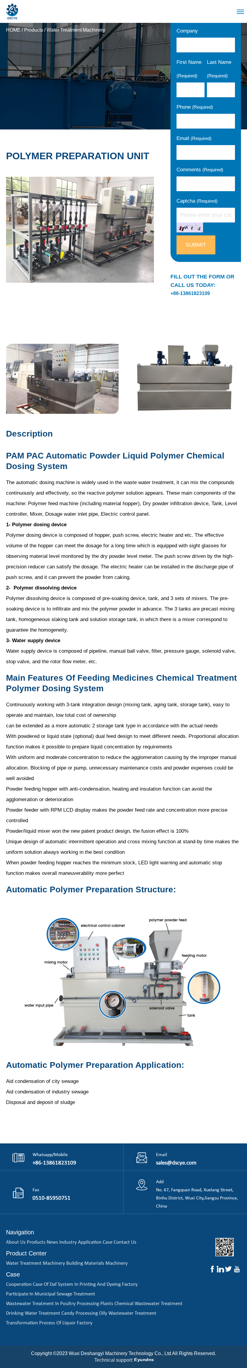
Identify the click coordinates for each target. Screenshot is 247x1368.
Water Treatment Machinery (76, 30)
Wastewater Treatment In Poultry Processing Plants (59, 1303)
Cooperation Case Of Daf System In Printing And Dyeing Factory (72, 1284)
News (52, 1242)
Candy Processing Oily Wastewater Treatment (108, 1313)
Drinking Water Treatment (33, 1313)
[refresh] (190, 227)
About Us (16, 1242)
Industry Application (80, 1242)
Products (33, 30)
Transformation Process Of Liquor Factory (49, 1323)
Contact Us (125, 1242)
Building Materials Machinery (97, 1263)
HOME (13, 30)
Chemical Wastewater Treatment (148, 1303)
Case (107, 1242)
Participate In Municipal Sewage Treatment (50, 1294)
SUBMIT (196, 245)
